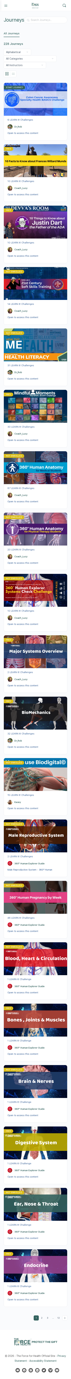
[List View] (13, 74)
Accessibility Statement (42, 1360)
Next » (64, 1318)
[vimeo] (50, 1370)
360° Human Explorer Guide (29, 863)
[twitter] (44, 1370)
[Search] (64, 5)
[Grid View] (7, 74)
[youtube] (57, 1370)
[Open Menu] (6, 5)
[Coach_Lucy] (10, 188)
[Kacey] (10, 802)
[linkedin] (37, 1370)
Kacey (17, 802)
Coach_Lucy (20, 188)
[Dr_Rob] (10, 126)
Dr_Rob (18, 126)
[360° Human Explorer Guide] (10, 863)
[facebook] (24, 1370)
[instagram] (31, 1370)
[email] (17, 1370)
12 (59, 1317)
